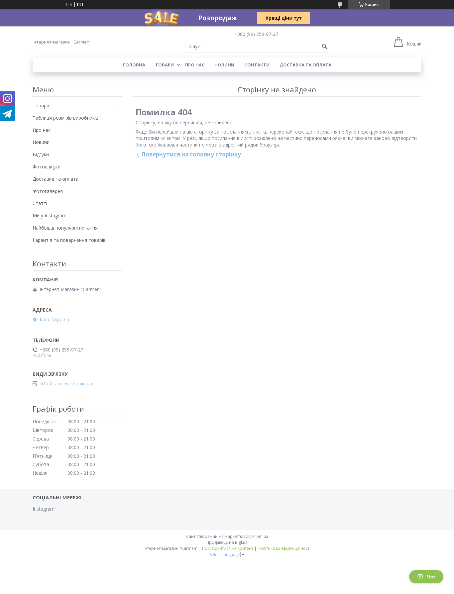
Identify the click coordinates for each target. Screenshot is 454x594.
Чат (431, 576)
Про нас (194, 65)
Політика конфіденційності (284, 548)
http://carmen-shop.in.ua (66, 384)
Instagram (44, 509)
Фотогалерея (48, 191)
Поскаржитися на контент (227, 548)
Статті (40, 203)
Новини (224, 65)
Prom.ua (260, 536)
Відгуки (41, 154)
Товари (164, 65)
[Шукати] (324, 46)
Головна (134, 65)
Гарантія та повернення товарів (69, 240)
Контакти (257, 65)
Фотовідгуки (46, 166)
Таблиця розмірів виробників (65, 118)
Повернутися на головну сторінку (191, 154)
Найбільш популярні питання (65, 228)
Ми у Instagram (49, 215)
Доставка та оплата (305, 65)
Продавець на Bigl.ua (227, 542)
